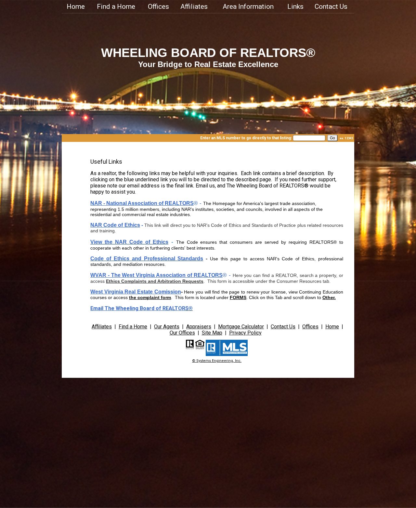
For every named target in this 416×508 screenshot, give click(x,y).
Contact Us (331, 6)
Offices (158, 6)
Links (295, 6)
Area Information (248, 6)
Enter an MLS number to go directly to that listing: (246, 138)
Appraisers (198, 326)
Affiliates (194, 6)
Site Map (212, 333)
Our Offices (182, 333)
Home (76, 6)
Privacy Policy (245, 333)
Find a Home (116, 6)
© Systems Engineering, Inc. (216, 361)
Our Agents (166, 326)
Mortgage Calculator (241, 326)
